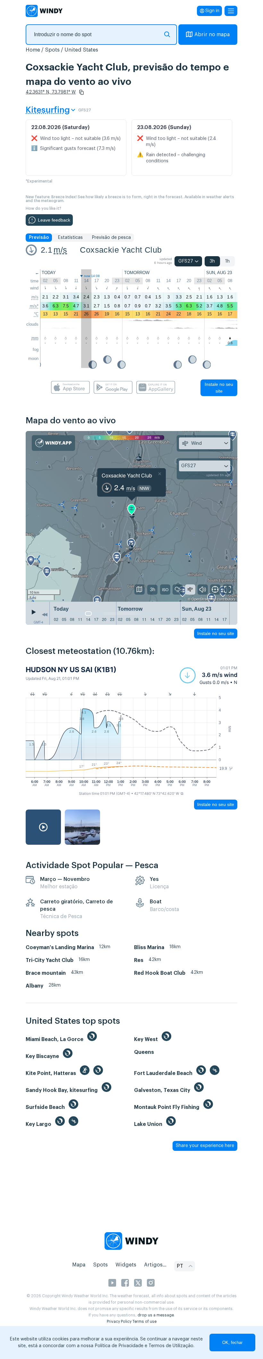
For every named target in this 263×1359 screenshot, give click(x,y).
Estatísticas (70, 237)
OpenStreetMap (203, 598)
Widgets (125, 1264)
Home (33, 50)
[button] (81, 92)
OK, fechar (232, 1342)
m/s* (34, 306)
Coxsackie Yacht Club (121, 249)
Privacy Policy (119, 1321)
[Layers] (139, 589)
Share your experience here (205, 1145)
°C (36, 314)
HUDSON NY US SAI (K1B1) (71, 669)
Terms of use (144, 1321)
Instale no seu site (219, 388)
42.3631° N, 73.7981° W (51, 92)
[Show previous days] (44, 615)
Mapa (78, 1264)
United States (81, 50)
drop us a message (156, 1315)
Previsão (39, 237)
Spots (52, 50)
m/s (60, 249)
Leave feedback (54, 220)
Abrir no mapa (212, 34)
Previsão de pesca (111, 237)
